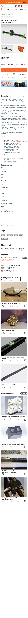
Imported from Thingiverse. (17, 250)
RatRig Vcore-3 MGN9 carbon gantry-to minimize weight (13, 417)
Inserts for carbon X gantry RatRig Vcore (13, 444)
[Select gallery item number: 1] (12, 300)
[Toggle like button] (3, 306)
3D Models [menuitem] (6, 9)
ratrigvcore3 (4, 238)
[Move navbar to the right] (26, 10)
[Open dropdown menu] (26, 20)
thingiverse (9, 235)
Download (15, 70)
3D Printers (11, 14)
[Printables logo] (1, 9)
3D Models (4, 14)
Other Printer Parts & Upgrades (8, 16)
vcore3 (21, 235)
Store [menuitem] (12, 9)
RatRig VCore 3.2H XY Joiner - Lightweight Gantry (10, 498)
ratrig (16, 235)
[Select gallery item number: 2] (14, 327)
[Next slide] (26, 49)
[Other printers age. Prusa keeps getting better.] (14, 83)
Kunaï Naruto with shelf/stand (11, 303)
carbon (3, 235)
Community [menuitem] (23, 9)
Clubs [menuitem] (16, 9)
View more (23, 278)
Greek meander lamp (8, 330)
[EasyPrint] (16, 6)
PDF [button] (25, 96)
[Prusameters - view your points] (19, 6)
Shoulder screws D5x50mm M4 (14, 141)
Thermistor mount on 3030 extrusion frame (13, 357)
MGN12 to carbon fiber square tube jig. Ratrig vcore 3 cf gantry (13, 471)
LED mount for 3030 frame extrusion (12, 385)
